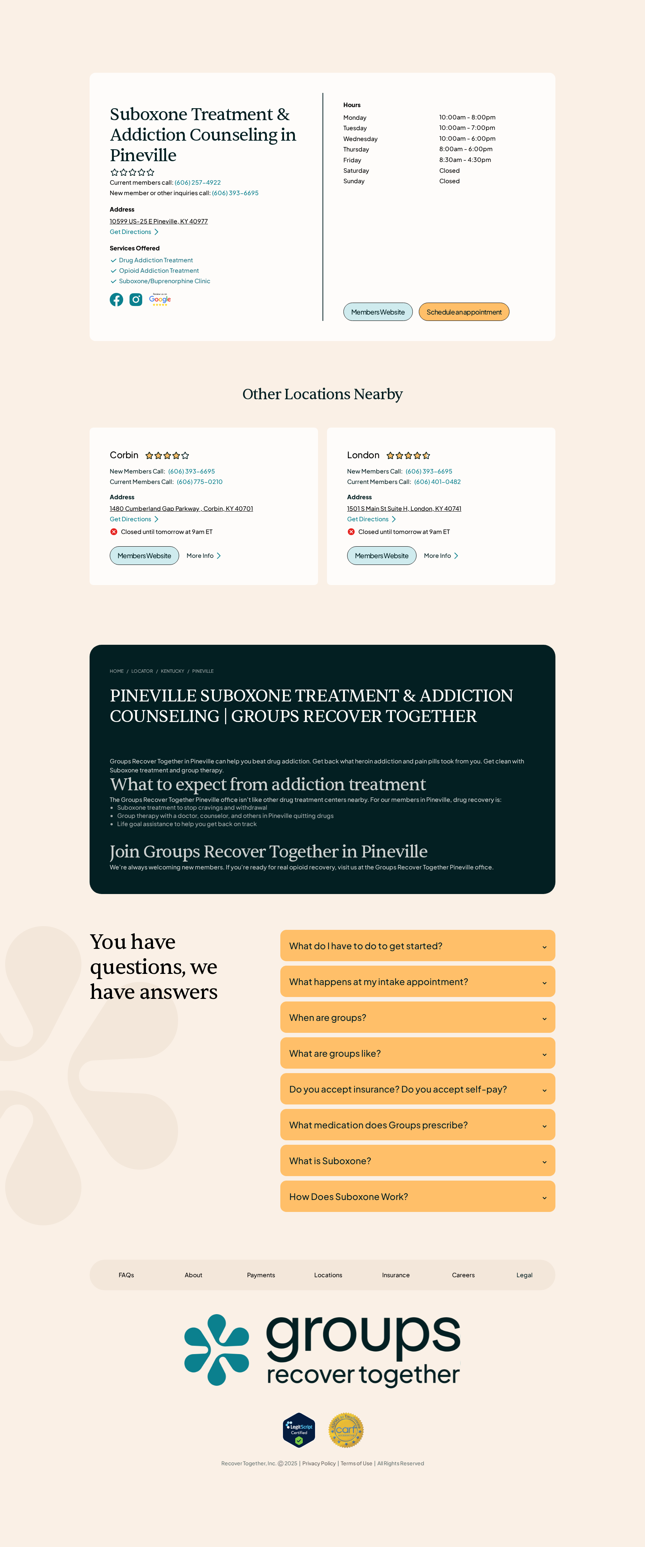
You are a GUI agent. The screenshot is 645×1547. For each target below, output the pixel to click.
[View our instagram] (136, 299)
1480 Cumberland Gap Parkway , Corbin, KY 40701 (181, 508)
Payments (261, 1275)
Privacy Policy (319, 1463)
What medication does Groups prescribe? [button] (378, 1124)
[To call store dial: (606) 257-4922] (136, 310)
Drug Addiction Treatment (156, 260)
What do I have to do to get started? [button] (366, 945)
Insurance (396, 1275)
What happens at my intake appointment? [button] (378, 981)
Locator (142, 671)
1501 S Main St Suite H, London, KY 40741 (404, 508)
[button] (524, 1275)
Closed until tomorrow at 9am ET (166, 531)
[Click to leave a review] (160, 307)
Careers (463, 1275)
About (193, 1275)
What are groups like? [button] (335, 1053)
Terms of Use (357, 1463)
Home (117, 671)
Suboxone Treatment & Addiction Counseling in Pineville (203, 135)
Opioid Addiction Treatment (159, 270)
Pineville (203, 671)
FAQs (126, 1275)
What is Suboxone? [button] (330, 1160)
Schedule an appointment (464, 311)
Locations (328, 1275)
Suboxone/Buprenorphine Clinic (165, 281)
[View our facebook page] (116, 299)
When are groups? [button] (328, 1017)
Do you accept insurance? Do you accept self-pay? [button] (398, 1088)
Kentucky (172, 671)
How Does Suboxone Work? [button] (348, 1196)
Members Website (378, 311)
